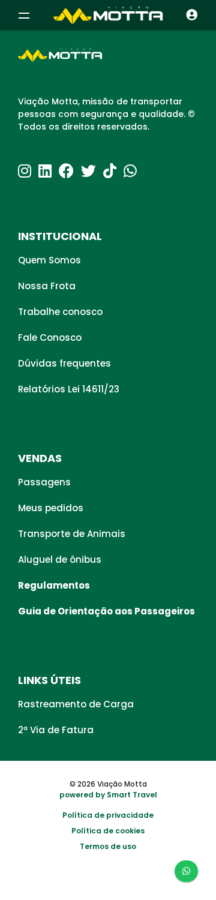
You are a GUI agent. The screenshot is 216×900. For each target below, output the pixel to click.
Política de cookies (108, 831)
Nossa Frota (47, 286)
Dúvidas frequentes (64, 363)
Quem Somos (49, 260)
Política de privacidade (108, 815)
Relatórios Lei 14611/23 (68, 389)
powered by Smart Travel (108, 795)
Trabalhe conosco (60, 311)
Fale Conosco (50, 337)
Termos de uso (108, 846)
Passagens (44, 482)
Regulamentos (54, 585)
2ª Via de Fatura (56, 730)
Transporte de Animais (71, 533)
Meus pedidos (50, 508)
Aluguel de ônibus (59, 559)
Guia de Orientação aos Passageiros (106, 611)
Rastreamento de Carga (76, 704)
